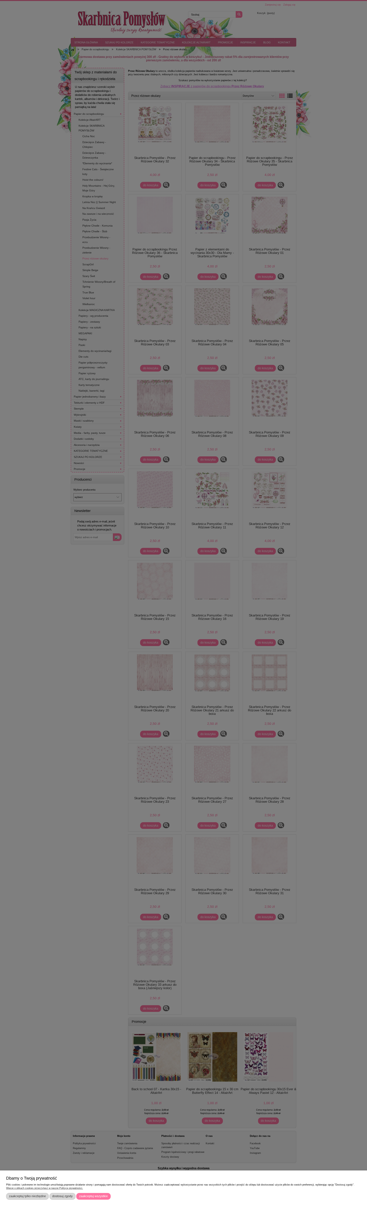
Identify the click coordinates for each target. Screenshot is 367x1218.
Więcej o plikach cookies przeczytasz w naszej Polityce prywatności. (44, 1188)
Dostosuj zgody (62, 1196)
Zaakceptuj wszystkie (93, 1196)
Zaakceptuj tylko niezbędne (27, 1196)
